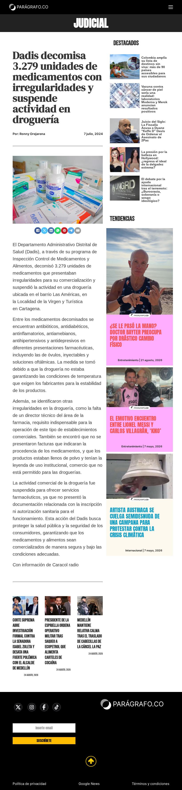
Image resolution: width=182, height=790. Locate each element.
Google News (89, 784)
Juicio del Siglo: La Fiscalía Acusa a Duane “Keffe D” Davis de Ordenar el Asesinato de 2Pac (153, 131)
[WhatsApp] (57, 230)
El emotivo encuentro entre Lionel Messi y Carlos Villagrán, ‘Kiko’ (135, 424)
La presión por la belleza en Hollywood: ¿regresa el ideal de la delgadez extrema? (154, 159)
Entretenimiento (128, 360)
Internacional (133, 550)
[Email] (77, 230)
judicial (91, 23)
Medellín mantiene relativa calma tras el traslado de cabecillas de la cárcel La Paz (89, 633)
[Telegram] (71, 230)
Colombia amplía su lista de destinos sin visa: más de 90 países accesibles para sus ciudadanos (154, 67)
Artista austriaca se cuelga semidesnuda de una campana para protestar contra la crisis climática (135, 522)
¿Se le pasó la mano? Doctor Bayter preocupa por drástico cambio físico (136, 335)
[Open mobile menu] (170, 7)
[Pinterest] (64, 230)
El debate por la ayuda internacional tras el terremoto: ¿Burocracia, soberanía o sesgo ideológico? (154, 190)
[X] (44, 230)
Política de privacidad (29, 784)
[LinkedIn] (51, 230)
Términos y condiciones (150, 784)
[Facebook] (37, 230)
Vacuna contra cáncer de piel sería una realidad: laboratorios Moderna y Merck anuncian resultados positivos (154, 99)
